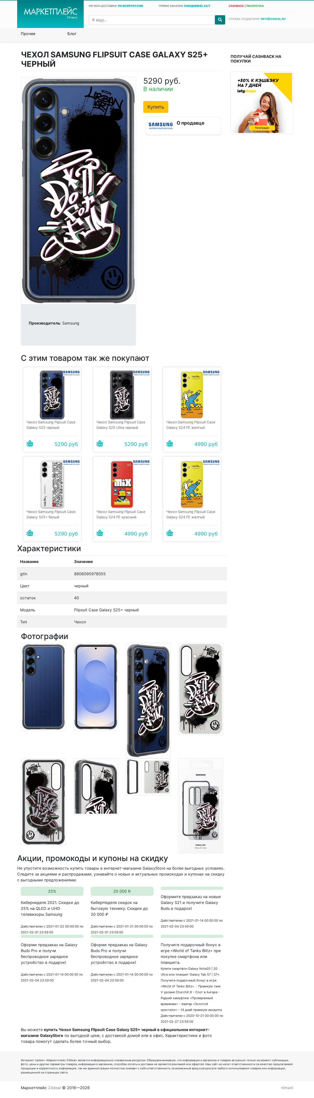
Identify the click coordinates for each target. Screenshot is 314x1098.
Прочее (28, 33)
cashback (236, 6)
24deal (54, 1087)
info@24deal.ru (273, 19)
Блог (72, 33)
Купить (155, 107)
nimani (287, 1087)
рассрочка (255, 6)
